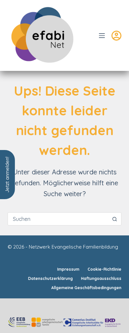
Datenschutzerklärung (50, 278)
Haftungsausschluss (101, 278)
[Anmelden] (116, 36)
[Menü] (102, 36)
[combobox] (58, 219)
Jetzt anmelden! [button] (7, 175)
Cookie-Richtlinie (104, 269)
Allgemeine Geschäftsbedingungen (86, 287)
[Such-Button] (114, 219)
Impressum (68, 269)
